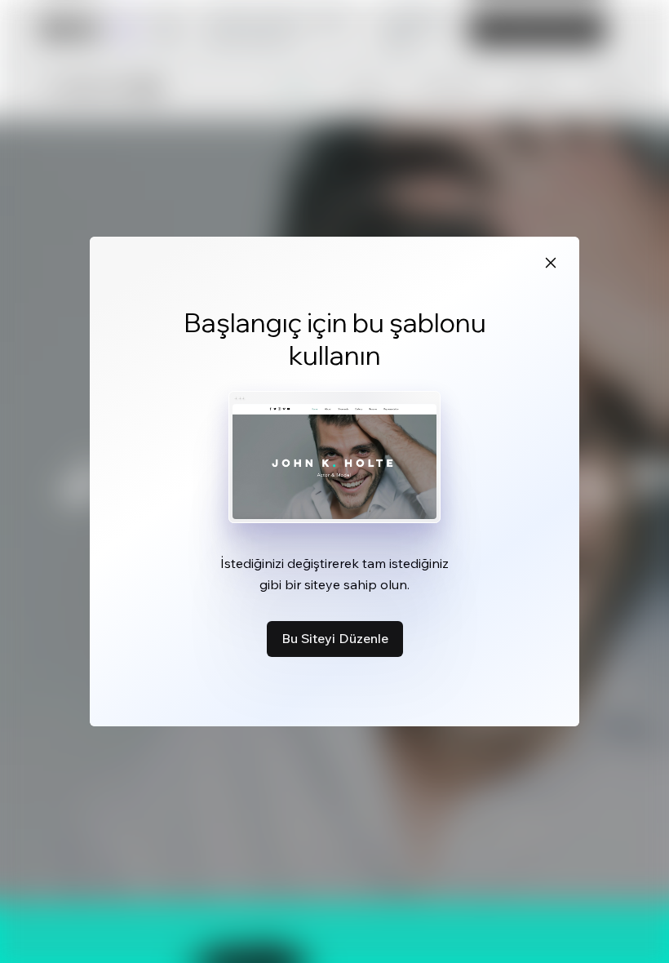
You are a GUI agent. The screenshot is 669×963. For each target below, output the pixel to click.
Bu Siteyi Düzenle (334, 638)
